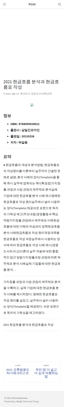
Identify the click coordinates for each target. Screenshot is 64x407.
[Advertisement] (32, 41)
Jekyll (19, 401)
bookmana (22, 397)
